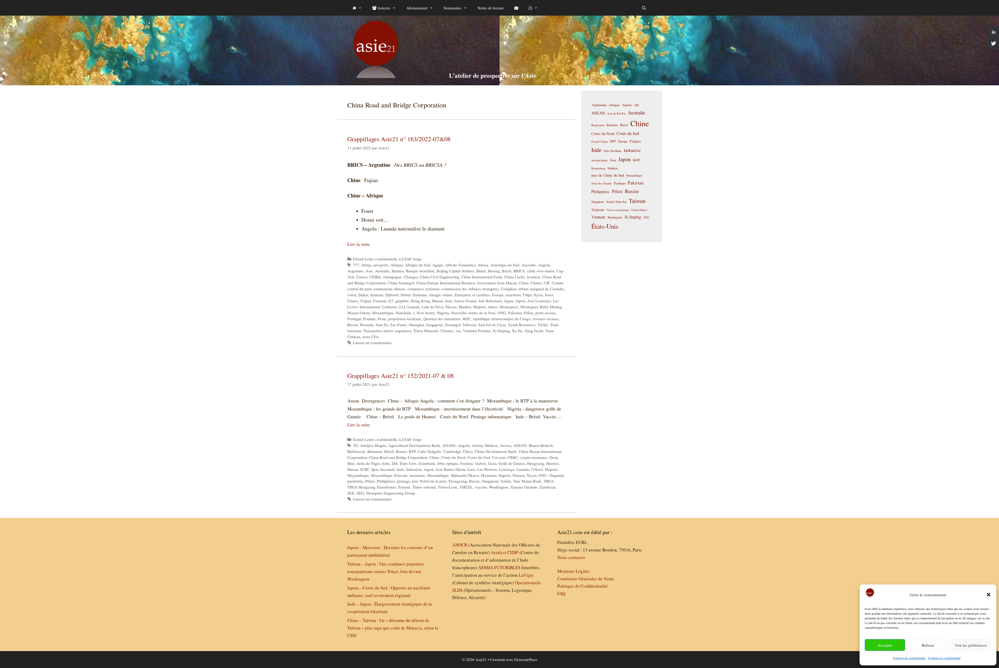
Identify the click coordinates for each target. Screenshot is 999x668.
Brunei (401, 451)
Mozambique (383, 312)
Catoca (361, 276)
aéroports (380, 264)
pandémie (355, 481)
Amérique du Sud (504, 264)
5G (355, 445)
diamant (376, 294)
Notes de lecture (491, 7)
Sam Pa (381, 324)
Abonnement (416, 7)
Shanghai (416, 324)
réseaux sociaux (546, 318)
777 (356, 264)
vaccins (481, 487)
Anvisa (505, 445)
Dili (395, 463)
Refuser (928, 645)
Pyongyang (458, 481)
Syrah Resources (521, 324)
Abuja (366, 264)
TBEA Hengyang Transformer (371, 487)
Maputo (479, 306)
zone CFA (370, 336)
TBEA (548, 481)
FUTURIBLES (507, 567)
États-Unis (408, 463)
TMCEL (466, 487)
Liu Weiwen (487, 469)
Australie (382, 270)
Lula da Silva (432, 306)
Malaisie (612, 168)
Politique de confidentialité (909, 658)
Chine (524, 282)
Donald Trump (599, 141)
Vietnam (598, 217)
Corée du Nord (453, 457)
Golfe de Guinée (511, 463)
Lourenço (507, 469)
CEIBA (375, 276)
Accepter (885, 645)
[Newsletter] (516, 8)
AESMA (485, 567)
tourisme (354, 330)
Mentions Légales (573, 571)
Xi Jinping (501, 330)
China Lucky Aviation (522, 276)
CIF (547, 282)
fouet (549, 294)
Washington (498, 487)
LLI (402, 306)
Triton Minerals (425, 330)
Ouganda (556, 475)
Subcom (469, 324)
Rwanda (366, 324)
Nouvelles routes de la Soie (473, 312)
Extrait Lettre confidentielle (375, 258)
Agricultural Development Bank (414, 445)
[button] (988, 594)
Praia (382, 318)
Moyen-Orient (358, 312)
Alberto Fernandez (460, 264)
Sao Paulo (398, 324)
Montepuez (509, 306)
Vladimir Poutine (477, 330)
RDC (467, 318)
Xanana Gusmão (523, 487)
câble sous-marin (540, 270)
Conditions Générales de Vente (585, 579)
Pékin (528, 312)
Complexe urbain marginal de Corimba (532, 288)
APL (636, 105)
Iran (613, 160)
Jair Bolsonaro (490, 300)
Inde (448, 300)
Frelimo (466, 463)
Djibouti (392, 294)
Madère (465, 306)
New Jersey (426, 312)
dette (386, 463)
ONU (543, 475)
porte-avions (545, 312)
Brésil (506, 270)
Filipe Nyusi (533, 294)
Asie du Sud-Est (616, 113)
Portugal (354, 318)
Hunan (437, 300)
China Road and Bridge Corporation (398, 457)
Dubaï (406, 294)
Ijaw (375, 469)
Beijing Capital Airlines (455, 270)
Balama (398, 270)
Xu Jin (517, 330)
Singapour (434, 324)
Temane (404, 487)
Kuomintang (598, 168)
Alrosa (483, 264)
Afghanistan (598, 105)
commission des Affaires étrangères (470, 288)
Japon (520, 300)
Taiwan (637, 200)
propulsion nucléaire (404, 318)
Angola (544, 264)
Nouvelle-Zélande (601, 183)
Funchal (379, 300)
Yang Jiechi (533, 330)
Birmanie (374, 451)
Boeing (494, 270)
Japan (509, 300)
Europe (498, 294)
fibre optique (447, 463)
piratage (403, 481)
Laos (471, 469)
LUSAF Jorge (410, 258)
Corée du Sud (479, 457)
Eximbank (427, 463)
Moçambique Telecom (389, 475)
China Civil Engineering (439, 276)
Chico (468, 451)
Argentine (355, 270)
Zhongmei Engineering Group (390, 493)
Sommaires (453, 7)
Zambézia (547, 487)
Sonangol (452, 324)
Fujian (366, 300)
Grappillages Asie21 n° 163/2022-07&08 (399, 139)
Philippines (386, 481)
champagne (392, 276)
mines (493, 306)
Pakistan (515, 312)
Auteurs (383, 7)
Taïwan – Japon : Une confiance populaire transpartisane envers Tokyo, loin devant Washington (385, 571)
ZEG (360, 493)
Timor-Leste (447, 487)
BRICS (519, 270)
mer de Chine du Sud (607, 175)
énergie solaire (441, 294)
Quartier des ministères (442, 318)
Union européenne (618, 210)
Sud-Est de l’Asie (492, 324)
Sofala (506, 481)
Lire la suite (358, 244)
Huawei (552, 463)
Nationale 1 (405, 312)
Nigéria (443, 312)
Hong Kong (420, 300)
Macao (451, 306)
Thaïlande (597, 210)
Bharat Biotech (541, 445)
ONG (501, 312)
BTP (412, 451)
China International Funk (481, 276)
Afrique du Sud (417, 264)
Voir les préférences (971, 645)
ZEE (350, 493)
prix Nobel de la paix (429, 481)
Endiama (420, 294)
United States (639, 210)
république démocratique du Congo (502, 318)
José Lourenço (539, 300)
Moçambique (358, 475)
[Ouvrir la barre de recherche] (644, 8)
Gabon (480, 463)
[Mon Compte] (533, 8)
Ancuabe (528, 264)
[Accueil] (357, 8)
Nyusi (531, 475)
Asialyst (498, 552)
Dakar (363, 294)
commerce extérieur (423, 288)
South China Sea (616, 202)
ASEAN (520, 445)
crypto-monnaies (533, 457)
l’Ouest (537, 469)
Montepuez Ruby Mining (541, 306)
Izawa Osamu (465, 300)
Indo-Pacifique (613, 151)
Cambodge (452, 451)
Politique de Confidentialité (582, 586)
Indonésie (414, 469)
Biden (481, 270)
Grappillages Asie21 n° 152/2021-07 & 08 (400, 375)
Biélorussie (356, 451)
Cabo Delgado (429, 451)
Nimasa (519, 475)
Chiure (536, 282)
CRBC (513, 457)
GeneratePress (525, 659)
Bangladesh (597, 125)
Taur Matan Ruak (527, 481)
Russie (352, 324)
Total (554, 324)
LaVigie (526, 575)
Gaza (492, 463)
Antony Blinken (485, 445)
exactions (513, 294)
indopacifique (599, 160)
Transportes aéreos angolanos (387, 330)
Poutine (369, 318)
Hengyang (535, 463)
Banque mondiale (420, 270)
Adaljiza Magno (373, 445)
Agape (437, 264)
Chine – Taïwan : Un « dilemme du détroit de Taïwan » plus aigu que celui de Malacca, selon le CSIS (392, 627)
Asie (369, 270)
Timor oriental (424, 487)
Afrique (396, 264)
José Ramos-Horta (450, 469)
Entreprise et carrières (472, 294)
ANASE (449, 445)
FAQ (561, 593)
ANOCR (459, 545)
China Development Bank (496, 451)
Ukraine (446, 330)
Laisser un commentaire (372, 342)
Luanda (413, 306)
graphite (402, 300)
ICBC (364, 469)
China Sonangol (401, 282)
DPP (613, 141)
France (352, 300)
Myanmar (488, 475)
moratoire (417, 475)
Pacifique (619, 183)
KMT (636, 160)
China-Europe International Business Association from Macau (466, 282)
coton (351, 294)
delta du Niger (368, 463)
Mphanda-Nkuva (465, 475)
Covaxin (498, 457)
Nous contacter (571, 557)
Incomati (387, 469)
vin (458, 330)
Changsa (411, 276)
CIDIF (512, 552)
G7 (390, 300)
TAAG (542, 324)
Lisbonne (389, 306)
